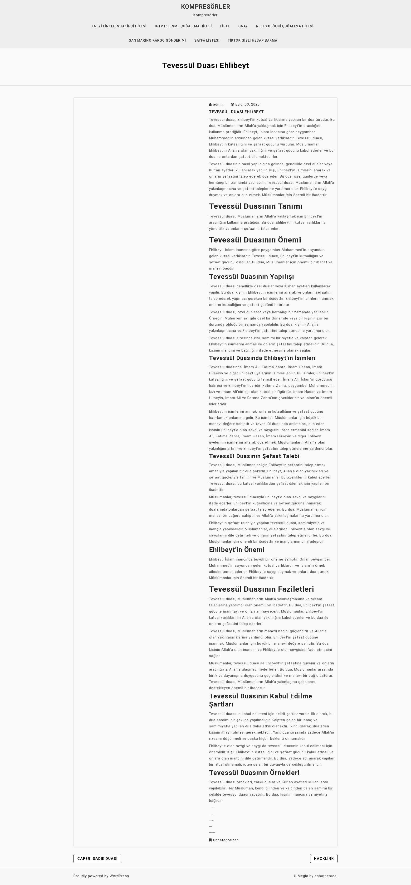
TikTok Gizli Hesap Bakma (252, 40)
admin (218, 104)
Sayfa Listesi (207, 40)
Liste (225, 26)
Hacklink (324, 858)
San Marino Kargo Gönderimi (157, 40)
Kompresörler (205, 6)
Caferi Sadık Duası (97, 858)
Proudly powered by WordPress (101, 876)
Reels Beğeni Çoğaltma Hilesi (284, 26)
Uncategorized (226, 840)
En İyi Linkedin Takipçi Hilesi (119, 26)
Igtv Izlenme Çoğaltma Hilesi (183, 26)
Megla (303, 876)
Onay (243, 26)
